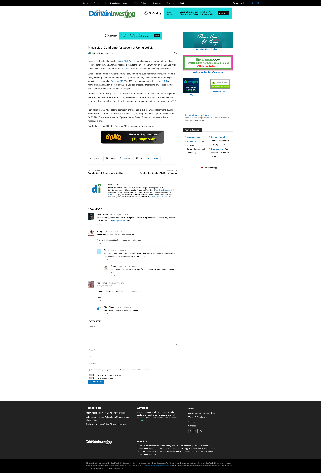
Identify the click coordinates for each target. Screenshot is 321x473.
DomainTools (192, 141)
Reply (99, 224)
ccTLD (165, 81)
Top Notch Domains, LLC (164, 190)
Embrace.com (217, 149)
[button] (262, 3)
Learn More (142, 420)
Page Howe (102, 283)
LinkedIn (168, 197)
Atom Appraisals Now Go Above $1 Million (106, 413)
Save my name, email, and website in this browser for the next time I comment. (121, 370)
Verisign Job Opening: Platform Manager (158, 173)
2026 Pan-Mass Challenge (208, 49)
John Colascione (104, 215)
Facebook (159, 197)
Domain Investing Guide (197, 115)
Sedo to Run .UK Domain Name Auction (105, 173)
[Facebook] (247, 3)
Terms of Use (113, 194)
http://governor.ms (119, 221)
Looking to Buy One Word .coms (208, 72)
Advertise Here (193, 137)
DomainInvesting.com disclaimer (158, 466)
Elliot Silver (99, 53)
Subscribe (237, 3)
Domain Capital (218, 137)
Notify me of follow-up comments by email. (106, 375)
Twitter (152, 197)
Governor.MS (117, 81)
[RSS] (252, 3)
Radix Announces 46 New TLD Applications (106, 424)
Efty (191, 94)
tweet (128, 68)
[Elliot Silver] (90, 53)
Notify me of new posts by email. (102, 378)
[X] (258, 3)
